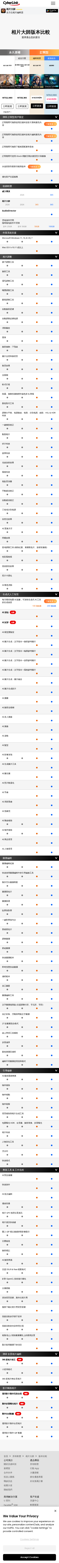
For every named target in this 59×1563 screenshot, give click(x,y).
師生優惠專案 (36, 1476)
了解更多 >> (51, 124)
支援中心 (34, 1500)
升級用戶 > (7, 112)
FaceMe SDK (11, 1505)
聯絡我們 (8, 1489)
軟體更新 (34, 1504)
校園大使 (8, 1485)
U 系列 (7, 1500)
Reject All (29, 1548)
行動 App (34, 1468)
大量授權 (34, 1472)
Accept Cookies (29, 1557)
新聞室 (7, 1468)
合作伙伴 (8, 1472)
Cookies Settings (29, 1539)
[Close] (55, 1511)
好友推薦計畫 (36, 1481)
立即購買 (7, 106)
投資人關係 (9, 1476)
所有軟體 (34, 1464)
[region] (29, 1535)
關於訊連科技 (10, 1464)
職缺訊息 (8, 1481)
